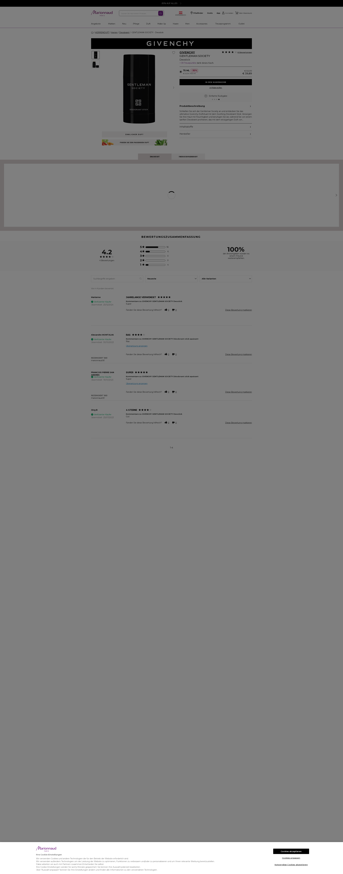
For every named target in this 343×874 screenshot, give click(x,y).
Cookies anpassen (291, 858)
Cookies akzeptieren (291, 851)
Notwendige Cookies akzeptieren (291, 865)
